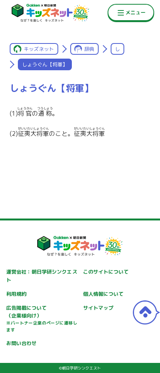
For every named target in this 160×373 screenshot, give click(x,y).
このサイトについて (106, 271)
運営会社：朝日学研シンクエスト (41, 275)
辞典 (89, 48)
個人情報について (103, 293)
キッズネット (39, 48)
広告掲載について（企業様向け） (41, 318)
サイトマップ (98, 307)
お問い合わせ (21, 343)
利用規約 (16, 293)
